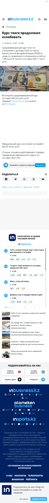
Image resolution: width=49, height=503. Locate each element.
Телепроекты (35, 475)
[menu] (4, 19)
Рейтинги (31, 479)
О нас (9, 475)
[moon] (39, 19)
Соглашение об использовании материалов (24, 466)
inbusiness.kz (18, 101)
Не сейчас (24, 499)
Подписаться (38, 499)
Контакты (20, 475)
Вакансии (18, 479)
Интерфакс (10, 103)
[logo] (21, 19)
